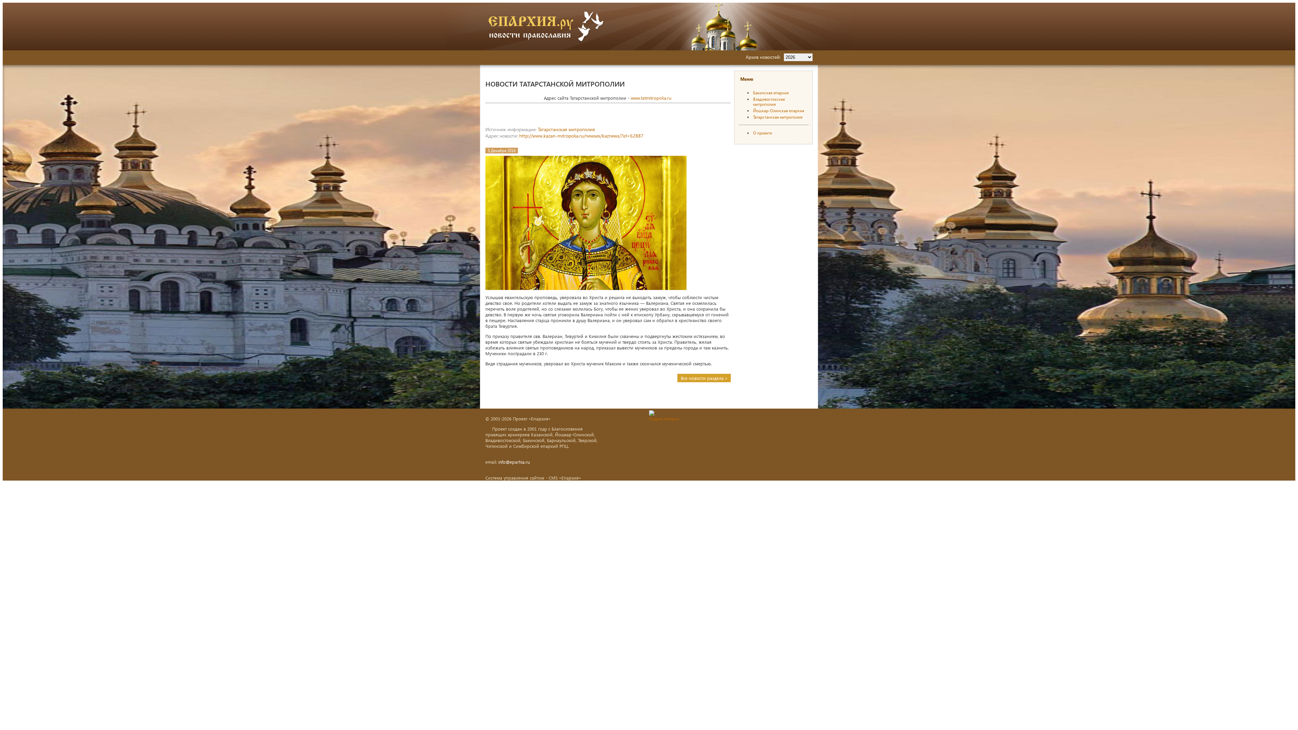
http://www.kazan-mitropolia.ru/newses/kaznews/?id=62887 (581, 135)
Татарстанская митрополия (566, 129)
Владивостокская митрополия (769, 102)
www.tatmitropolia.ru (651, 98)
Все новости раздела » (704, 378)
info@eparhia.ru (514, 462)
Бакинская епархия (771, 92)
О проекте (762, 133)
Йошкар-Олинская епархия (778, 110)
